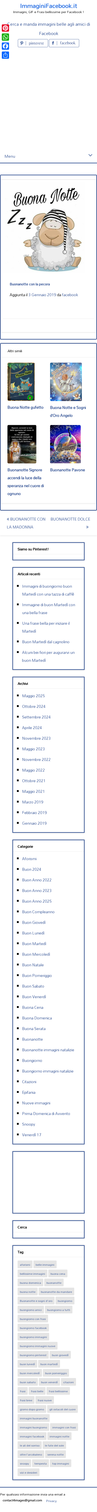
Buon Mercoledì (36, 954)
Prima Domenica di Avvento (46, 1114)
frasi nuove (45, 1400)
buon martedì (49, 1364)
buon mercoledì (30, 1373)
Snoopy (28, 1124)
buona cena (58, 1274)
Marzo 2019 (32, 802)
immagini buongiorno (33, 1427)
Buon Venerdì (34, 997)
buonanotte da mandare (56, 1292)
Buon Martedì (34, 944)
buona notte (27, 1292)
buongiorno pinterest (33, 1355)
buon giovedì (60, 1355)
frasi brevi (26, 1400)
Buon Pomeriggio (37, 975)
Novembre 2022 (36, 759)
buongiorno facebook (33, 1328)
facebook (70, 295)
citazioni (68, 1382)
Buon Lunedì (33, 933)
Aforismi (29, 859)
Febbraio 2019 (34, 813)
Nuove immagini (36, 1103)
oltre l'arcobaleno (31, 1454)
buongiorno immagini (33, 1337)
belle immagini (45, 1265)
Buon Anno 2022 (37, 880)
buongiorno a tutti (58, 1310)
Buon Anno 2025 (37, 901)
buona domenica (30, 1283)
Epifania (28, 1092)
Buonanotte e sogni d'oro (36, 1301)
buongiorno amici (31, 1310)
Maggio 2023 (33, 749)
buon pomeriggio (56, 1373)
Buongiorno (32, 1060)
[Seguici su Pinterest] (33, 46)
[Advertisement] (48, 99)
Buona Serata (34, 1029)
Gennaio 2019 (34, 823)
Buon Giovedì (34, 922)
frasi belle (37, 1391)
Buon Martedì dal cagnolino (45, 642)
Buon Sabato (33, 986)
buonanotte (53, 1283)
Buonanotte (32, 1039)
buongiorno (65, 1301)
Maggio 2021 (33, 791)
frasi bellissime (58, 1391)
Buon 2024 (31, 869)
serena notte (55, 1454)
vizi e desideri (28, 1472)
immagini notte (59, 1436)
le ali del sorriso (29, 1445)
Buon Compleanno (38, 912)
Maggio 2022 (33, 770)
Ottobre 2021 (34, 781)
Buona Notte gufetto (25, 407)
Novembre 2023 (36, 738)
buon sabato (28, 1382)
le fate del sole (54, 1445)
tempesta (40, 1463)
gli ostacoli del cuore (62, 1409)
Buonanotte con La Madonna (26, 523)
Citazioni (29, 1082)
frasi (22, 1391)
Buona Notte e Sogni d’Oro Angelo (68, 411)
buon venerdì (49, 1382)
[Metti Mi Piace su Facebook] (64, 46)
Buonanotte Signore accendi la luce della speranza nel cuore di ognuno (25, 482)
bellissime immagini (32, 1274)
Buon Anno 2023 (37, 891)
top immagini (60, 1463)
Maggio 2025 (33, 696)
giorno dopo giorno (32, 1409)
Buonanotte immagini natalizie (48, 1050)
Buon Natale (33, 965)
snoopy (24, 1463)
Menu (10, 156)
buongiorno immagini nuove (37, 1346)
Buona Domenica (37, 1018)
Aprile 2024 (32, 728)
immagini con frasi (64, 1427)
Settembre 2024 (36, 717)
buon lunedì (27, 1364)
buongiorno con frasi (33, 1319)
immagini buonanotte (33, 1418)
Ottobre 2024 (34, 706)
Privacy (51, 1501)
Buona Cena (32, 1007)
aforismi (25, 1265)
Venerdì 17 (31, 1135)
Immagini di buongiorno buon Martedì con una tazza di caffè (48, 590)
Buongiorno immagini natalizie (48, 1071)
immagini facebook (32, 1436)
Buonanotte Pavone (67, 470)
